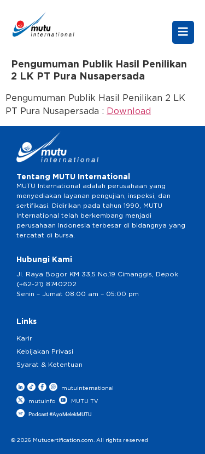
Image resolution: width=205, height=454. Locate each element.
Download (129, 111)
